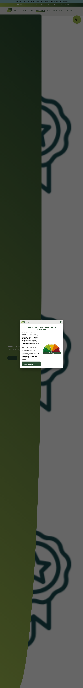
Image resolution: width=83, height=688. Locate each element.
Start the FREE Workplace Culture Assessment (30, 364)
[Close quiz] (61, 322)
